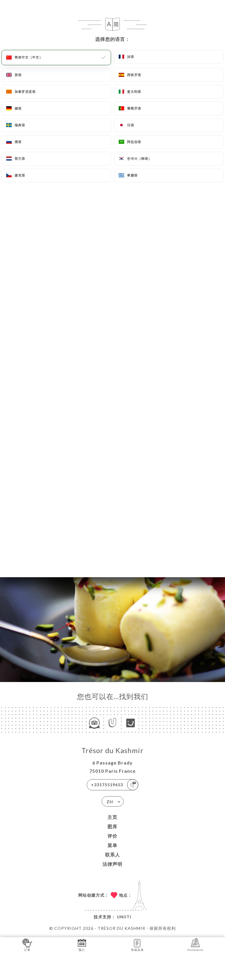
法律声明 (112, 864)
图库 (112, 826)
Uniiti (124, 916)
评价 (112, 835)
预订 (82, 950)
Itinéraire (195, 950)
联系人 (112, 854)
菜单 (112, 845)
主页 (112, 817)
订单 (27, 950)
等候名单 (137, 950)
